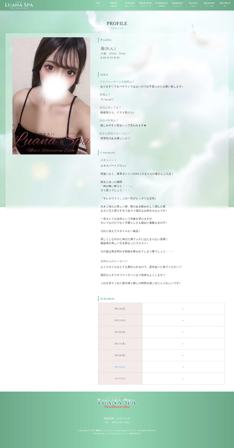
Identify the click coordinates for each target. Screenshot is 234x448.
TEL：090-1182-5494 (117, 422)
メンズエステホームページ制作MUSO (123, 433)
